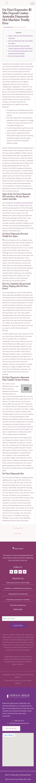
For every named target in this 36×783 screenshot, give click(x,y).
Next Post (18, 533)
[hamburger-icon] (32, 3)
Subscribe (18, 625)
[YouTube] (24, 572)
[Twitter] (16, 572)
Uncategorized (8, 27)
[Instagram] (20, 572)
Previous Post (18, 528)
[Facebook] (11, 572)
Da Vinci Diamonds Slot (16, 56)
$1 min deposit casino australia (22, 203)
